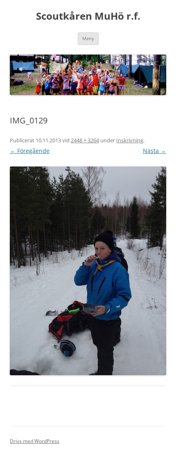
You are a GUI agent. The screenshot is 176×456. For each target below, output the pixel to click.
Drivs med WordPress (34, 441)
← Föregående (30, 151)
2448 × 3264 (85, 140)
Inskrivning (129, 140)
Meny (88, 38)
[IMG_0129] (88, 270)
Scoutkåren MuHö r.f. (88, 16)
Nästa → (154, 151)
